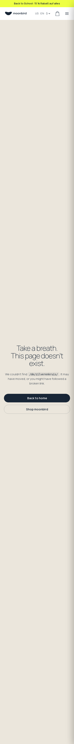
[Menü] (67, 14)
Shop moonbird (37, 409)
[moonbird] (15, 13)
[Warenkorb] (57, 14)
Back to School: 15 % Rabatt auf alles (37, 3)
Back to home (37, 398)
